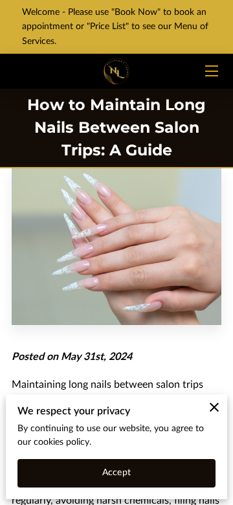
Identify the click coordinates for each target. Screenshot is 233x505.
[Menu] (210, 71)
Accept (116, 472)
